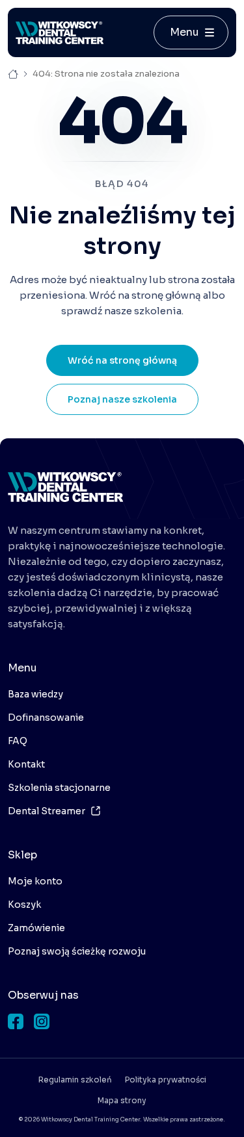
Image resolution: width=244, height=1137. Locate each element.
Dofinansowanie (46, 717)
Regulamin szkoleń (75, 1079)
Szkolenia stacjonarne (59, 787)
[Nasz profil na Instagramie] (41, 1021)
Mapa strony (122, 1100)
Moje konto (35, 881)
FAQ (17, 741)
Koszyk (24, 904)
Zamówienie (36, 928)
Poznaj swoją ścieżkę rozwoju (77, 951)
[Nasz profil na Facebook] (15, 1021)
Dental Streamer (46, 811)
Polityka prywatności (165, 1079)
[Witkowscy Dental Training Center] (65, 487)
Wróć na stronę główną (122, 360)
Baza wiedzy (35, 694)
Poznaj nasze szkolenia (122, 399)
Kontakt (26, 764)
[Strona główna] (59, 32)
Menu (184, 32)
